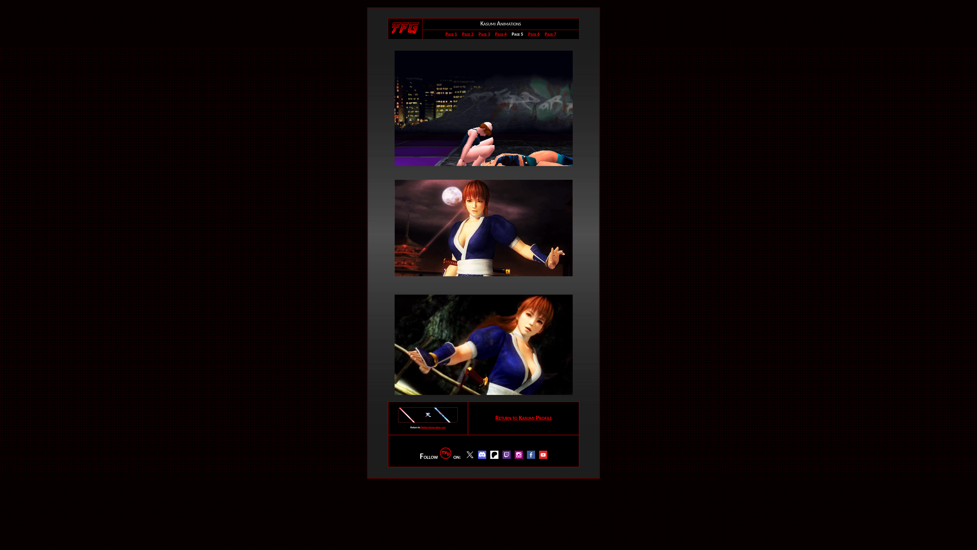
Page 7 (550, 34)
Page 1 (451, 34)
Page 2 (467, 34)
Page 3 (484, 34)
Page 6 (534, 34)
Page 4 (501, 34)
